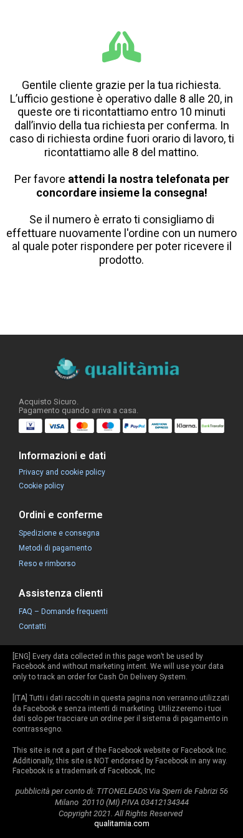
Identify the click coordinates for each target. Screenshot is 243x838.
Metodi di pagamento (55, 548)
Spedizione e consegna (59, 533)
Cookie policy (41, 486)
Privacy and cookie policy (62, 472)
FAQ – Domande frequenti (63, 611)
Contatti (32, 626)
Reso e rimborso (47, 563)
